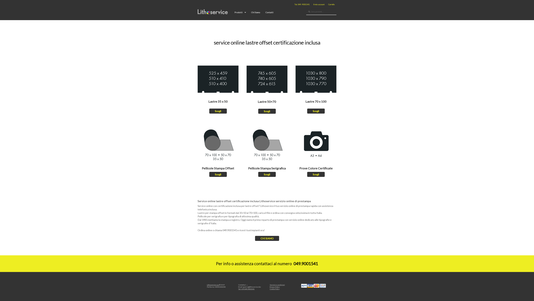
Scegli (218, 111)
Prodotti (238, 12)
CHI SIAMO (267, 238)
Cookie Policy (275, 289)
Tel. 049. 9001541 (302, 4)
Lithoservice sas (213, 285)
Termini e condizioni (277, 285)
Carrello (331, 4)
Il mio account (319, 4)
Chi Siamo (255, 12)
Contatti (269, 12)
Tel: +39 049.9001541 (246, 289)
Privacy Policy (275, 287)
